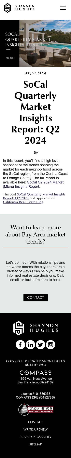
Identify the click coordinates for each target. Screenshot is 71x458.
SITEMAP (35, 444)
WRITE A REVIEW (35, 429)
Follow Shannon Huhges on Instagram (50, 344)
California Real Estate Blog (23, 202)
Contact (35, 298)
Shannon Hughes (19, 8)
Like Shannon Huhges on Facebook (20, 344)
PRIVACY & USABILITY (35, 437)
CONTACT (35, 422)
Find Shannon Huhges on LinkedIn (30, 344)
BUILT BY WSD (35, 365)
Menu (63, 8)
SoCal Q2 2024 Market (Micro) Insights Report (33, 184)
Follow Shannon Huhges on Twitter (40, 344)
